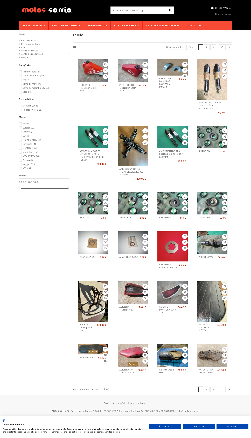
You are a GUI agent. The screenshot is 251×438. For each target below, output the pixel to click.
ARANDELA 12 (87, 257)
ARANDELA (205, 151)
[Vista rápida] (105, 76)
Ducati (28, 135)
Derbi (27, 131)
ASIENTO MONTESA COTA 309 (167, 310)
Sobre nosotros (136, 403)
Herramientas (28, 40)
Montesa (30, 148)
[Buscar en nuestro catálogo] (170, 10)
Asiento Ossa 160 (166, 371)
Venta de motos (29, 50)
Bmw (27, 123)
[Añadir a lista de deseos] (105, 64)
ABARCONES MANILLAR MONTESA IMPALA (166, 83)
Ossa (28, 160)
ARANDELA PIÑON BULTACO (168, 266)
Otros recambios (30, 44)
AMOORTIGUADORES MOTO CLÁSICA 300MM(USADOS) (210, 105)
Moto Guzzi (31, 152)
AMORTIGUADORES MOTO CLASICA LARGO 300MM (131, 172)
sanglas (29, 164)
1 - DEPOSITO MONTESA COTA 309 (88, 88)
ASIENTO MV (86, 357)
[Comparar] (105, 70)
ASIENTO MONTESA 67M (127, 308)
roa (23, 47)
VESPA (27, 168)
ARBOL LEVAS (206, 257)
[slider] (20, 188)
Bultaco (29, 127)
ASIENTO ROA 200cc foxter (206, 371)
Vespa (24, 57)
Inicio (22, 34)
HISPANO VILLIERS (33, 140)
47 (222, 47)
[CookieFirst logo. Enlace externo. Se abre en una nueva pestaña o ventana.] (4, 420)
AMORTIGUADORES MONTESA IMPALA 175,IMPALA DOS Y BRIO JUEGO (92, 155)
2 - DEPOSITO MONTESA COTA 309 (127, 88)
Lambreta (29, 144)
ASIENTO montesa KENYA (204, 327)
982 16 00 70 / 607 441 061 (159, 411)
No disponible (32, 110)
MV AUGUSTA (31, 156)
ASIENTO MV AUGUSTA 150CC (127, 371)
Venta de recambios (32, 53)
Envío (107, 403)
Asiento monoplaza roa (86, 327)
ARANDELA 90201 (128, 257)
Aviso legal (119, 403)
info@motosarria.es (188, 411)
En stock (30, 105)
